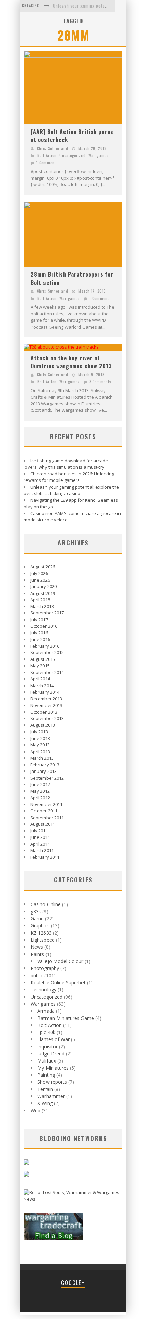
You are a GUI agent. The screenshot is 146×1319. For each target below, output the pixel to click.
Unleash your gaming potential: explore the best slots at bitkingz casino (71, 490)
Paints (37, 954)
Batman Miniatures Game (65, 1018)
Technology (43, 989)
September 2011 (47, 817)
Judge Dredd (51, 1053)
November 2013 (46, 705)
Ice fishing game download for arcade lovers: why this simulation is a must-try (66, 463)
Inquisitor (47, 1046)
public (37, 975)
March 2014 (42, 686)
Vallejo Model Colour (60, 961)
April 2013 (40, 751)
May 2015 (40, 666)
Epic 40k (46, 1032)
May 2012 (40, 791)
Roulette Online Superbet (58, 982)
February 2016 (44, 646)
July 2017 (39, 620)
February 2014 (44, 692)
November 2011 (46, 804)
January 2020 (43, 586)
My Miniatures (53, 1068)
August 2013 (42, 725)
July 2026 (39, 573)
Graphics (40, 925)
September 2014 (47, 672)
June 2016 (40, 639)
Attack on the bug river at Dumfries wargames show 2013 (71, 362)
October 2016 (43, 626)
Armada (46, 1011)
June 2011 (40, 837)
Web (35, 1110)
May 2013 (40, 745)
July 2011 (39, 831)
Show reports (52, 1082)
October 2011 (43, 811)
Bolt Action (47, 155)
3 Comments (100, 381)
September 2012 (47, 778)
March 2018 (42, 606)
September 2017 (47, 613)
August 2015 (42, 659)
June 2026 (40, 580)
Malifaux (46, 1060)
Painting (46, 1075)
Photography (45, 968)
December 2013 (46, 699)
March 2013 (42, 758)
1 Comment (46, 162)
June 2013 (40, 738)
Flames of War (53, 1039)
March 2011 (42, 850)
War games (98, 155)
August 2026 (42, 567)
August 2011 (42, 824)
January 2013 (43, 771)
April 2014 (40, 679)
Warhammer (51, 1096)
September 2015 (47, 652)
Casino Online (46, 904)
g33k (36, 911)
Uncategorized (72, 155)
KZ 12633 (41, 933)
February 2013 (44, 765)
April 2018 (40, 600)
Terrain (45, 1089)
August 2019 (42, 593)
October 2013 (43, 712)
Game (37, 918)
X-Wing (45, 1103)
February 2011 (44, 857)
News (37, 947)
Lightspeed (43, 940)
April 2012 (40, 798)
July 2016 (39, 633)
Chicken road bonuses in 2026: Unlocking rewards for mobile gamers (69, 477)
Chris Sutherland (52, 148)
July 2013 (39, 732)
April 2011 (40, 844)
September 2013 (47, 718)
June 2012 (40, 784)
